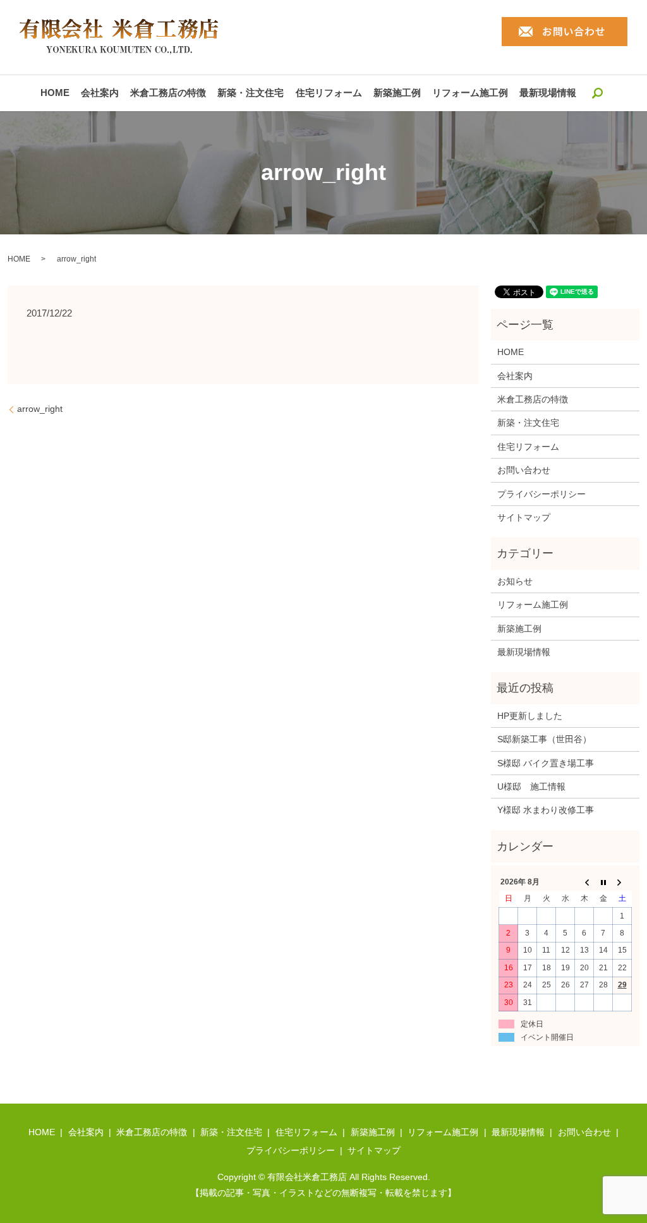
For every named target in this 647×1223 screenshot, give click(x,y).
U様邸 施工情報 (531, 786)
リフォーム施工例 (470, 92)
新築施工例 (397, 92)
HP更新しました (529, 716)
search (597, 92)
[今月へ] (603, 882)
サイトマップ (523, 517)
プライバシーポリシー (541, 494)
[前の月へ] (584, 882)
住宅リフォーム (329, 92)
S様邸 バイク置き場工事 (545, 763)
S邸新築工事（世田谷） (544, 739)
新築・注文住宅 (250, 92)
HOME (55, 92)
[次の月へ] (622, 882)
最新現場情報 (547, 92)
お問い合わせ (523, 470)
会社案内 (100, 92)
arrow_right (40, 409)
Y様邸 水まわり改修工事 (545, 810)
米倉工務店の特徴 (168, 92)
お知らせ (515, 581)
